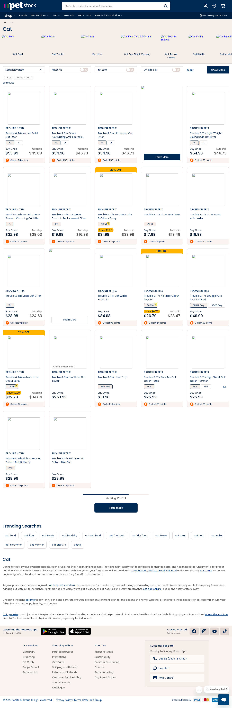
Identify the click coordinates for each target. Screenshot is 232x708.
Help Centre (165, 677)
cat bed (198, 535)
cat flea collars (152, 589)
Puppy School (31, 667)
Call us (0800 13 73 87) (172, 658)
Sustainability (102, 657)
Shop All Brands (61, 682)
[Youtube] (214, 631)
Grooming (29, 657)
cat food (10, 535)
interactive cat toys (216, 614)
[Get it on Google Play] (53, 631)
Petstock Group (92, 700)
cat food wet (116, 535)
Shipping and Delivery (65, 667)
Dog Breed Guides (105, 677)
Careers (99, 667)
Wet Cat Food (156, 570)
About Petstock (104, 652)
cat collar (217, 535)
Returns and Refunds (64, 672)
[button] (24, 69)
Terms (77, 700)
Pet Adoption (30, 672)
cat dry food (139, 535)
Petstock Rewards (62, 652)
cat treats (48, 535)
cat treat (180, 535)
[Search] (165, 6)
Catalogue (58, 687)
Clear (190, 70)
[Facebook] (194, 631)
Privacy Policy (64, 700)
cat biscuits (59, 544)
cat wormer (37, 544)
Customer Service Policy (66, 677)
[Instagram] (204, 631)
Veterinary (29, 652)
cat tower (161, 535)
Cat (11, 22)
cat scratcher (13, 544)
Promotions (59, 657)
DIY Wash (28, 662)
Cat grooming (11, 614)
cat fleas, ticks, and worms (63, 585)
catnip (78, 544)
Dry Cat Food (139, 570)
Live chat (163, 668)
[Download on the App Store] (79, 631)
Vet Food (171, 570)
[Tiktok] (224, 631)
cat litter (29, 535)
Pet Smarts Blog (104, 672)
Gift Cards (58, 662)
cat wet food (93, 535)
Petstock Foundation (107, 662)
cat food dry (69, 535)
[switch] (84, 70)
